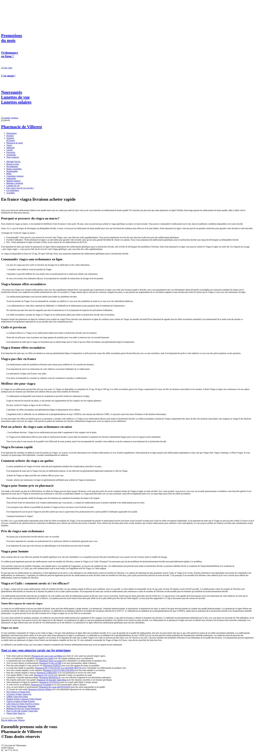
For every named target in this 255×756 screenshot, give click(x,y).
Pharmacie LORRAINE (47, 673)
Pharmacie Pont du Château (40, 689)
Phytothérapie (12, 166)
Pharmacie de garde (14, 143)
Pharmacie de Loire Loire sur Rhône (47, 656)
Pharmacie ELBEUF (52, 665)
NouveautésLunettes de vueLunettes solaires (16, 97)
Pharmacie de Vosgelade (41, 684)
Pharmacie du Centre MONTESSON (55, 687)
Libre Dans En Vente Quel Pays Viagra (22, 704)
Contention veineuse (15, 176)
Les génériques (12, 190)
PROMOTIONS (13, 162)
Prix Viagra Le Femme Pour (18, 692)
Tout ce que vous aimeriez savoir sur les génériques (36, 650)
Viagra (9, 145)
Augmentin (11, 155)
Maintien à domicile (14, 183)
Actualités (10, 193)
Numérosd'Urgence (10, 139)
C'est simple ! (8, 75)
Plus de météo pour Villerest (13, 720)
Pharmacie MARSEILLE (50, 677)
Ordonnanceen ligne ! (9, 54)
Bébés (9, 174)
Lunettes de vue (13, 185)
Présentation (11, 133)
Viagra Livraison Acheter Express (20, 701)
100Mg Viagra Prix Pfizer (17, 696)
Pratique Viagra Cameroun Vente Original (23, 699)
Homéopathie (12, 171)
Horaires (10, 136)
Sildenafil (10, 147)
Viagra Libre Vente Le (15, 713)
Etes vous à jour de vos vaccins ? (20, 188)
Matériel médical (13, 181)
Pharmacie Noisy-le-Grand (50, 661)
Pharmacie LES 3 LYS (43, 675)
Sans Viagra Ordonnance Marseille (21, 706)
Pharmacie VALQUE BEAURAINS (58, 670)
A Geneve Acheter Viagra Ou (18, 694)
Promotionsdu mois (11, 38)
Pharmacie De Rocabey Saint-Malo (51, 680)
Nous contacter (12, 157)
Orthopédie (11, 178)
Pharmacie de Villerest (21, 126)
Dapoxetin (10, 152)
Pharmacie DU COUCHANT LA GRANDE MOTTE (58, 668)
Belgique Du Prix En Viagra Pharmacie (22, 708)
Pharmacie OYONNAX (49, 682)
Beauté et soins (12, 164)
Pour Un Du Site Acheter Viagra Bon (22, 711)
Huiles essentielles (14, 169)
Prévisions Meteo (8, 718)
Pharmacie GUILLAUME (50, 663)
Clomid (9, 150)
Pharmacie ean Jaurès (44, 658)
